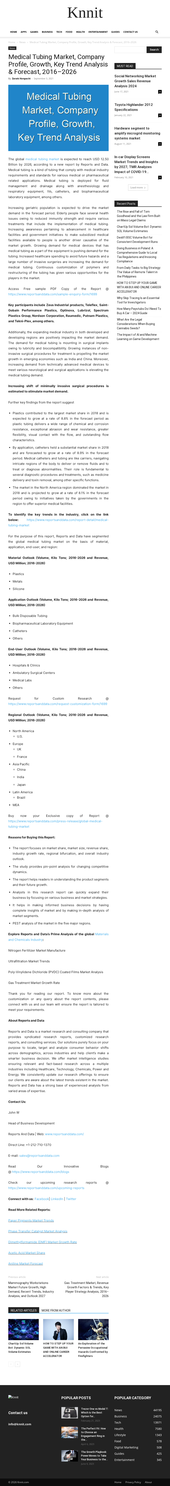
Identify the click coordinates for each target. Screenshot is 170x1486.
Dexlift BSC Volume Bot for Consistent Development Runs (137, 239)
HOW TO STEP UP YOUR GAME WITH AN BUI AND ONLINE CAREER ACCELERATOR (139, 287)
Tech (59, 31)
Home (13, 31)
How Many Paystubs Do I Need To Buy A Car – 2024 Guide (139, 311)
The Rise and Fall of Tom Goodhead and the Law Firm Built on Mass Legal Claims (138, 216)
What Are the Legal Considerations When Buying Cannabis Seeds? (136, 324)
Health (80, 31)
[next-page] (17, 1364)
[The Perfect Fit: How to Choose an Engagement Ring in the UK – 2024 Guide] (69, 1432)
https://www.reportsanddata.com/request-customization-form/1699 (57, 704)
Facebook (42, 1199)
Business (47, 31)
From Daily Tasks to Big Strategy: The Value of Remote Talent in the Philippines (139, 272)
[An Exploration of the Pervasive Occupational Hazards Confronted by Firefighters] (93, 1329)
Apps (24, 31)
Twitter (71, 1199)
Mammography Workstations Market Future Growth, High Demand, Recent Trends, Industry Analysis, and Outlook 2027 (31, 1289)
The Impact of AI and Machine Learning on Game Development (138, 337)
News (22, 42)
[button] (157, 32)
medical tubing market (42, 159)
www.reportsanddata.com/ (64, 1134)
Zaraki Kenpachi (21, 78)
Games (34, 31)
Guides (115, 31)
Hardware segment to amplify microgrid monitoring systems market (137, 133)
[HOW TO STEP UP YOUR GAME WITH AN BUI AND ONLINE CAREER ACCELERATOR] (58, 1329)
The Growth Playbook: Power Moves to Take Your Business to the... (94, 1456)
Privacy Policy (133, 1482)
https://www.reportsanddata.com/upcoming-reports (46, 1188)
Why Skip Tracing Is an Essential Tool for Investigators (138, 300)
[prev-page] (10, 1364)
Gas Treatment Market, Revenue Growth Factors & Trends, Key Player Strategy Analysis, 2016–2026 (86, 1289)
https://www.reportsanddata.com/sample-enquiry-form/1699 (52, 294)
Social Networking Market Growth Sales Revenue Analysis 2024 (135, 81)
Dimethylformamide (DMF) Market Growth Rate (42, 1242)
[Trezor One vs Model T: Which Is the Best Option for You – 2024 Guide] (69, 1412)
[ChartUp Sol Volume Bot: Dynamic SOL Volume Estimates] (23, 1329)
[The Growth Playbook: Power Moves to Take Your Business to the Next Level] (69, 1456)
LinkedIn (57, 1199)
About (148, 1482)
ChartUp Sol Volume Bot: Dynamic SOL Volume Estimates (20, 1347)
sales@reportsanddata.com (39, 1156)
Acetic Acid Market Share (26, 1253)
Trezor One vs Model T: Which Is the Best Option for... (94, 1412)
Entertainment (98, 31)
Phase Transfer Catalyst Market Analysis (37, 1231)
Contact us (130, 31)
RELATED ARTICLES (24, 1310)
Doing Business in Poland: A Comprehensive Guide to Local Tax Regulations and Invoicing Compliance (137, 255)
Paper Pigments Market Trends (31, 1220)
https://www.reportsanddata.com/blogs (40, 1172)
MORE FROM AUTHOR (56, 1310)
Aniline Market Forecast (25, 1264)
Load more (136, 187)
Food (69, 31)
